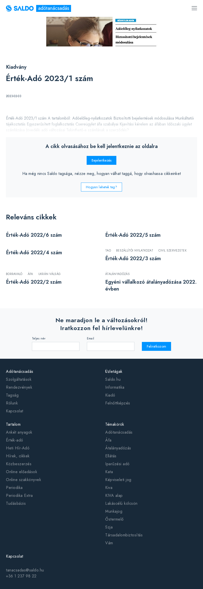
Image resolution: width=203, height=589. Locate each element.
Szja (109, 527)
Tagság (12, 395)
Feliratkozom (156, 346)
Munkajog (113, 511)
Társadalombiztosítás (124, 535)
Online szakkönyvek (23, 480)
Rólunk (12, 403)
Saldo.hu (113, 379)
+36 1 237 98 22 (21, 576)
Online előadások (21, 472)
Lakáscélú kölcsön (121, 503)
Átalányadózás (118, 448)
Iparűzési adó (117, 464)
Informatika (115, 387)
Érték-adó (14, 440)
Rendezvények (19, 387)
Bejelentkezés (102, 160)
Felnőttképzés (117, 403)
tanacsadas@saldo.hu (25, 570)
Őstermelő (114, 519)
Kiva (108, 487)
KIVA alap (114, 495)
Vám (109, 543)
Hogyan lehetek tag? (101, 187)
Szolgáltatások (18, 379)
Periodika (14, 487)
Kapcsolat (14, 411)
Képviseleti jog (118, 480)
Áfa (108, 440)
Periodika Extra (19, 495)
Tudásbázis (16, 503)
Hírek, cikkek (18, 456)
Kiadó (110, 395)
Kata (109, 472)
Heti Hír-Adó (17, 448)
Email (90, 338)
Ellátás (111, 456)
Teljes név (39, 338)
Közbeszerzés (18, 464)
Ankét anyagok (19, 432)
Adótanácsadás (119, 432)
